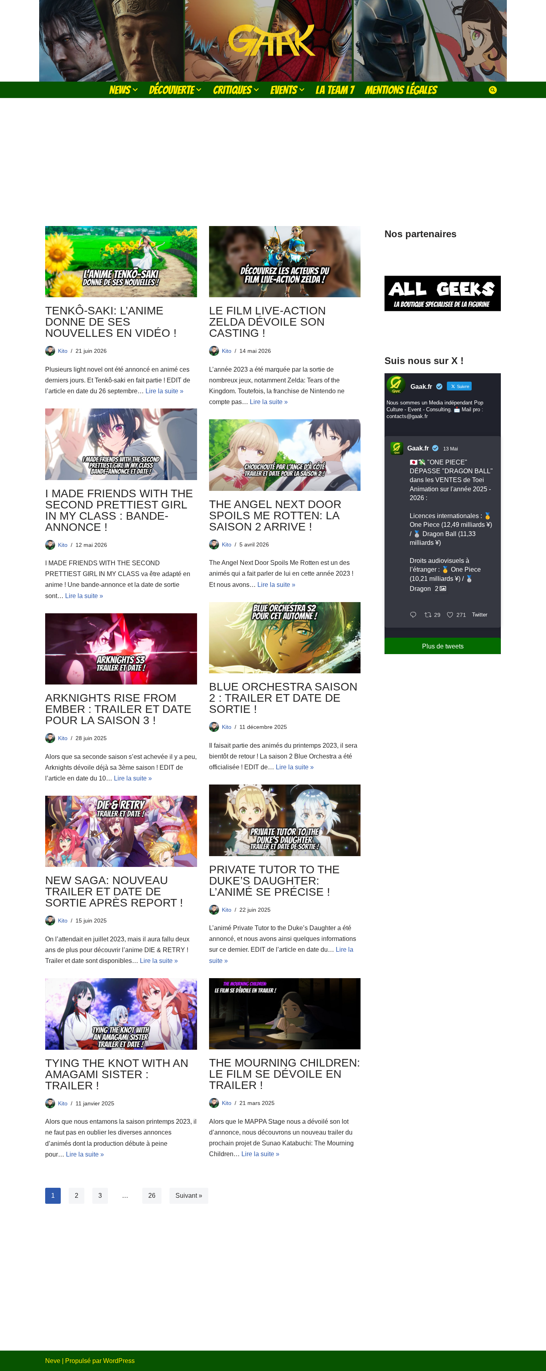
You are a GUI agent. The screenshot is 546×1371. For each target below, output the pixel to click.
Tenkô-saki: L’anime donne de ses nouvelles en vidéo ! (111, 321)
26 (151, 1195)
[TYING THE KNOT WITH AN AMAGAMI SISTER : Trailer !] (121, 1013)
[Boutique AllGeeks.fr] (443, 331)
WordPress (119, 1360)
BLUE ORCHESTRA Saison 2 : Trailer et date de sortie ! (283, 697)
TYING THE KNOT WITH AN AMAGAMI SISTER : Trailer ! (116, 1074)
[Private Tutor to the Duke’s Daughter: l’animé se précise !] (285, 820)
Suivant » (188, 1195)
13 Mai (450, 449)
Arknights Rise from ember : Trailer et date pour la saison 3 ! (118, 709)
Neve (52, 1360)
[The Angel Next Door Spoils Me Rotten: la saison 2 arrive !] (285, 454)
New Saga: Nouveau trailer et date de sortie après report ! (114, 891)
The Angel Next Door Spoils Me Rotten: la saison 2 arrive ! (275, 515)
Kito (63, 351)
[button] (135, 89)
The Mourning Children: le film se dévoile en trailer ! (284, 1074)
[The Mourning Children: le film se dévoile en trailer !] (285, 1013)
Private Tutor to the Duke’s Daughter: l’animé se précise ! (274, 880)
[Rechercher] (493, 90)
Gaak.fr (418, 448)
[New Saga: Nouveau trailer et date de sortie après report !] (121, 831)
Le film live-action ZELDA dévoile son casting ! (267, 321)
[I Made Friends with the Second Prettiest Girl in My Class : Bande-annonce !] (121, 444)
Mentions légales (401, 90)
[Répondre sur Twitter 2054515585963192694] (415, 615)
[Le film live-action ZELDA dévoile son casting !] (285, 261)
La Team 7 (335, 90)
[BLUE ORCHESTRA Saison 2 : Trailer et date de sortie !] (285, 637)
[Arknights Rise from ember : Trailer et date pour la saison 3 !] (121, 648)
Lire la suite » (164, 391)
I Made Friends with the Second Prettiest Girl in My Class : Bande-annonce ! (119, 510)
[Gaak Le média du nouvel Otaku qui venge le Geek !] (273, 41)
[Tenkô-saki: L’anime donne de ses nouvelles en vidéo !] (121, 261)
